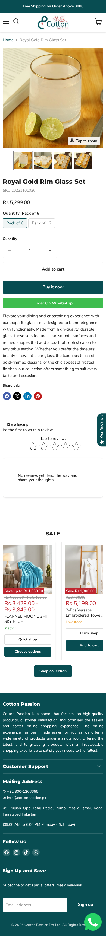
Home (8, 40)
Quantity (10, 239)
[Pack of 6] (15, 229)
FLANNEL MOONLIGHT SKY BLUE (26, 619)
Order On (53, 303)
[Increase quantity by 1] (50, 251)
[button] (23, 160)
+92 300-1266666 (22, 791)
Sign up (85, 905)
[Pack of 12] (42, 229)
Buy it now (53, 287)
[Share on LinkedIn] (27, 396)
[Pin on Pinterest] (38, 396)
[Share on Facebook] (7, 396)
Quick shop (27, 639)
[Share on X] (17, 396)
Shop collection (53, 671)
